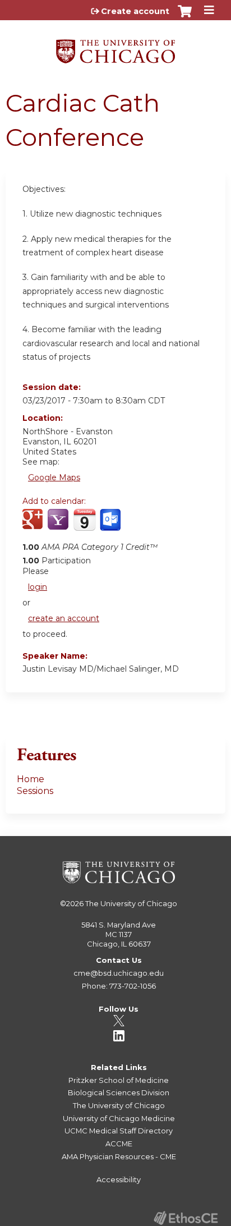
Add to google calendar (34, 526)
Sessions (35, 791)
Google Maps (54, 477)
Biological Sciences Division (118, 1092)
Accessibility (118, 1179)
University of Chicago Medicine (119, 1118)
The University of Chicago (131, 903)
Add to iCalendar (84, 525)
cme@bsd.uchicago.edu (118, 972)
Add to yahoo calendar (59, 526)
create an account (63, 618)
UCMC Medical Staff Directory (118, 1130)
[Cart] (185, 17)
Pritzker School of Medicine (118, 1080)
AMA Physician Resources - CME (119, 1156)
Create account (135, 11)
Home (30, 779)
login (37, 587)
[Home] (115, 47)
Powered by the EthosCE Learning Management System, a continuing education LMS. (185, 1218)
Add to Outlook (111, 526)
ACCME (118, 1143)
